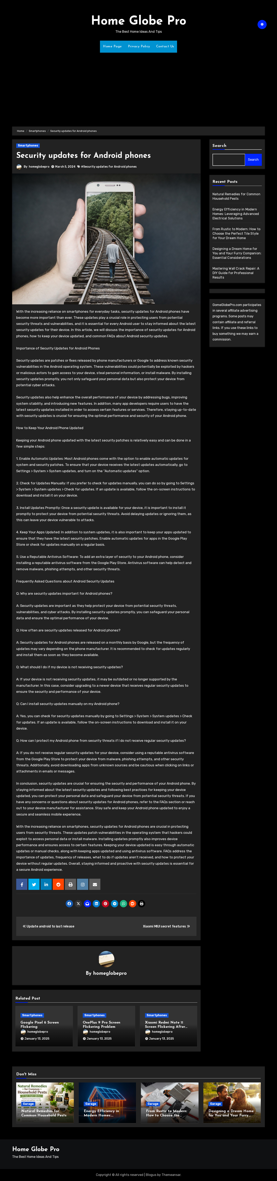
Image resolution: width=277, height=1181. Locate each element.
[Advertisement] (138, 87)
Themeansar (171, 1175)
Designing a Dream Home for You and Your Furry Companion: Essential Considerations (237, 253)
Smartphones (28, 145)
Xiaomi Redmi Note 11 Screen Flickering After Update (165, 1027)
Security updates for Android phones (83, 156)
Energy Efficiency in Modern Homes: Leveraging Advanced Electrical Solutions (236, 213)
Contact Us (165, 46)
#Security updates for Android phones (109, 166)
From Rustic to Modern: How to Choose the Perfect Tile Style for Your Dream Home (237, 233)
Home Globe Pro (138, 21)
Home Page (112, 46)
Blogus (151, 1175)
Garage (28, 1104)
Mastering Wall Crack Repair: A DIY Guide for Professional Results (236, 273)
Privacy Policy (139, 46)
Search (220, 146)
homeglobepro (39, 166)
